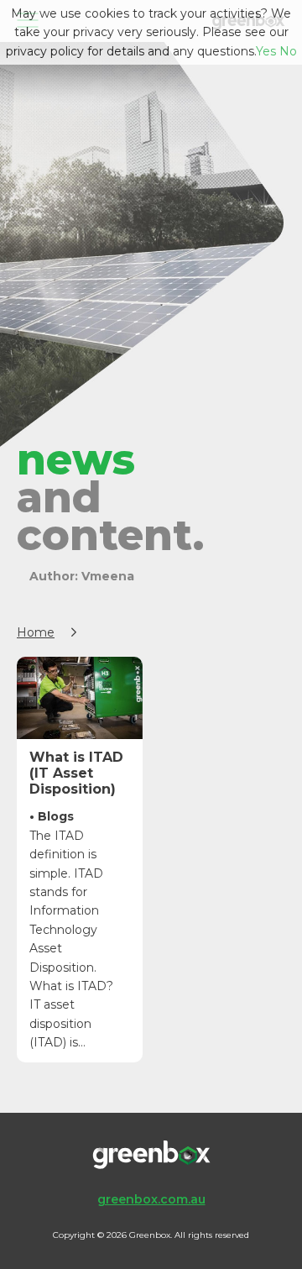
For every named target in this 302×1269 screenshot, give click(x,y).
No (288, 51)
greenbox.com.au (151, 1199)
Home (36, 632)
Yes (266, 51)
